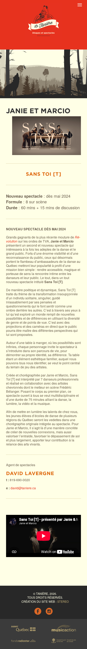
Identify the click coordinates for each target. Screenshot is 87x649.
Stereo (63, 601)
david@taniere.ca (23, 488)
